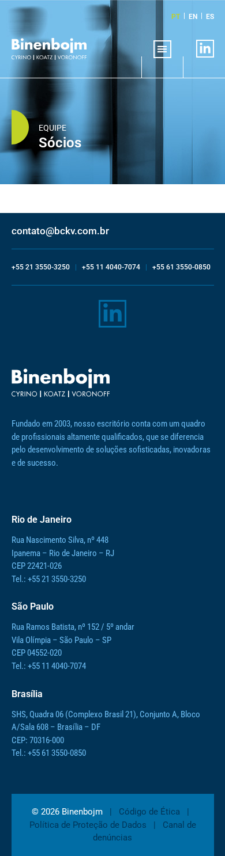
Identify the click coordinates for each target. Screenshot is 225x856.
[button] (162, 49)
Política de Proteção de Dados (88, 825)
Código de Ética (149, 811)
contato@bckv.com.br (60, 231)
